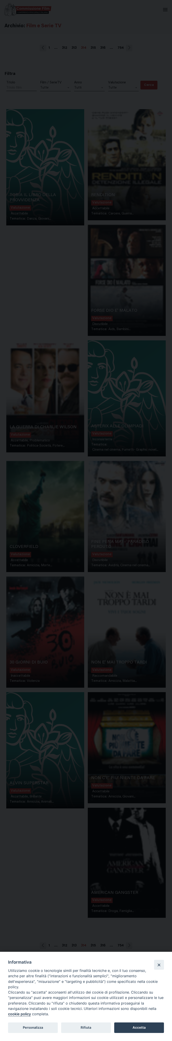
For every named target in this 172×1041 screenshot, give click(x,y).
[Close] (159, 965)
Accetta (139, 1028)
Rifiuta (86, 1028)
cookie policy (19, 1014)
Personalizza (33, 1028)
